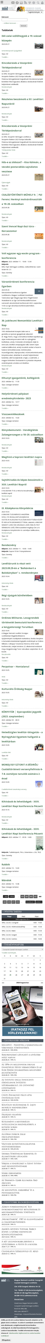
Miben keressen (10, 23)
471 (13, 902)
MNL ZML (14, 1139)
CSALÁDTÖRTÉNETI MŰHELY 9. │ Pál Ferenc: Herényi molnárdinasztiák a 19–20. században (22, 199)
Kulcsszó (5, 17)
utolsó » (39, 902)
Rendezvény (9, 545)
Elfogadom (6, 1340)
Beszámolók (6, 654)
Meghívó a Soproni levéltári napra (22, 457)
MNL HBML (14, 1175)
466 (31, 896)
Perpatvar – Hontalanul (15, 666)
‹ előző (11, 896)
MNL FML (13, 1195)
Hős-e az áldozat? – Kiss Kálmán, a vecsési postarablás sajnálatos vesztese (21, 167)
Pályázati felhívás (11, 1115)
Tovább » (5, 57)
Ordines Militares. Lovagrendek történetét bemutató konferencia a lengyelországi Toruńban (22, 622)
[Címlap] (9, 8)
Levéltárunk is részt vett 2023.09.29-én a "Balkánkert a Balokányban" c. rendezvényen (20, 568)
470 (9, 902)
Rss (25, 3)
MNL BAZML (14, 1100)
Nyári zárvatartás (11, 1174)
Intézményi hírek (7, 583)
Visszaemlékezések (13, 414)
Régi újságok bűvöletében (17, 595)
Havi (36, 916)
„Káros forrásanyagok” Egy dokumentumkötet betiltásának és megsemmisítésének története (21, 1210)
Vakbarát (29, 3)
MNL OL (13, 1060)
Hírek (3, 677)
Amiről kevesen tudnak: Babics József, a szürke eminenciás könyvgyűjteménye (19, 1232)
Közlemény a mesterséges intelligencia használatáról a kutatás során (19, 1124)
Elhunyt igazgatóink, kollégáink (21, 377)
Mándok (6, 880)
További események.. (9, 953)
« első (6, 896)
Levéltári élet (6, 752)
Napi (9, 916)
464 (22, 896)
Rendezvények (7, 87)
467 (35, 896)
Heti (23, 916)
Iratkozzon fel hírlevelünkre (12, 3)
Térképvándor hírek (8, 150)
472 (17, 902)
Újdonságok (6, 182)
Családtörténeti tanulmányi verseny (14, 789)
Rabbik (6, 864)
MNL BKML (14, 1050)
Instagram (21, 3)
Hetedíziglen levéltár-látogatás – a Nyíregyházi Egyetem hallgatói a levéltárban (22, 737)
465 (26, 896)
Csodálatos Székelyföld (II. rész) (20, 1252)
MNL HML (14, 1075)
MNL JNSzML (15, 1149)
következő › (30, 902)
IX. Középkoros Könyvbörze (17, 508)
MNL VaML (14, 1158)
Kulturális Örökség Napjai (17, 689)
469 (4, 902)
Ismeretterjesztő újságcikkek (12, 51)
